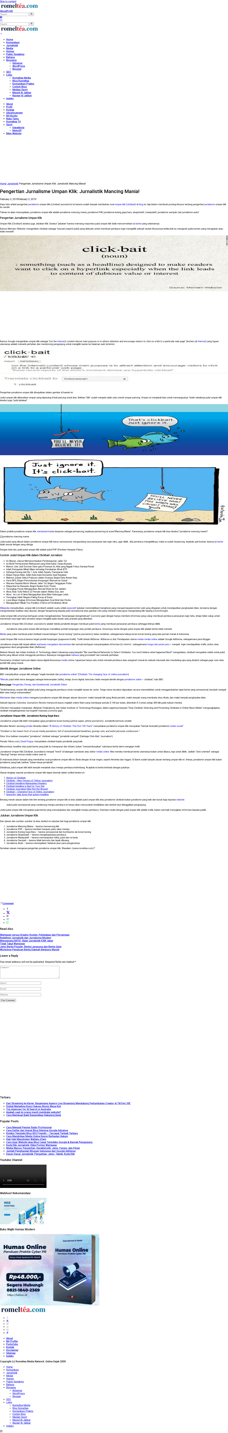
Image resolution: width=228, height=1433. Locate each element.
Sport (9, 124)
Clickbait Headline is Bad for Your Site (25, 786)
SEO (8, 72)
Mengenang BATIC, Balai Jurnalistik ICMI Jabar (26, 940)
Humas (10, 51)
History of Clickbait (16, 777)
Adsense (17, 63)
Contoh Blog (19, 86)
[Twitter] (7, 1320)
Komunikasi (13, 42)
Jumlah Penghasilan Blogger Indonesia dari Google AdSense (41, 1151)
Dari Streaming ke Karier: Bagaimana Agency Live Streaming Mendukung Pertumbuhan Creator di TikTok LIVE (68, 1103)
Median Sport (20, 89)
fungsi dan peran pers (158, 644)
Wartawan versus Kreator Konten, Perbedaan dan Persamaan (34, 934)
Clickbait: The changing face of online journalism (103, 674)
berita (138, 223)
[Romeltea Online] (19, 8)
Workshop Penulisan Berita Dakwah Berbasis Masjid (29, 949)
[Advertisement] (114, 159)
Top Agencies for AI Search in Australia (28, 1109)
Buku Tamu (12, 118)
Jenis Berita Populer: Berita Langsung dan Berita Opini (30, 946)
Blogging (11, 60)
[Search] (1, 20)
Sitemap (11, 1353)
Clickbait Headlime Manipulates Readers (26, 783)
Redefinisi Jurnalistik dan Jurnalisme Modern (25, 937)
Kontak (10, 109)
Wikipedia (4, 608)
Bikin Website (13, 133)
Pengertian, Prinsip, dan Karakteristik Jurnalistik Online (39, 684)
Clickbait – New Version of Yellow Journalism (29, 780)
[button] (31, 14)
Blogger (17, 69)
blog (141, 204)
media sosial (176, 726)
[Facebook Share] (7, 909)
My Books (12, 115)
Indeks (10, 98)
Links (9, 74)
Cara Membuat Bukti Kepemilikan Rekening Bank (33, 1115)
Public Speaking (15, 54)
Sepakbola (18, 127)
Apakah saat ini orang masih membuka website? (33, 1112)
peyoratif (71, 608)
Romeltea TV (13, 121)
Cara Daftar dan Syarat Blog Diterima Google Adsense (37, 1130)
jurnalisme (33, 204)
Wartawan (5, 697)
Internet (61, 341)
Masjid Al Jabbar (21, 92)
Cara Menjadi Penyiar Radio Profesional (29, 1127)
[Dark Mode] (1, 17)
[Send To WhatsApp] (7, 922)
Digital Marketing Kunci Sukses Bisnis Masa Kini (33, 1106)
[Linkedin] (7, 1326)
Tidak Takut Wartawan (12, 943)
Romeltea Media (21, 77)
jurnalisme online (68, 674)
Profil (10, 11)
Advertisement (14, 112)
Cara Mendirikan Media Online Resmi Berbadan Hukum (37, 1136)
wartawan (42, 531)
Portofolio (12, 1344)
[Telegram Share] (7, 919)
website (180, 799)
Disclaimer (12, 1350)
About (3, 11)
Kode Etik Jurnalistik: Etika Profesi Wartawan (31, 1145)
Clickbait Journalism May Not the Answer (27, 789)
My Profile (12, 1341)
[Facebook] (7, 1318)
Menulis (5, 679)
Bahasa (10, 57)
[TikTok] (7, 1332)
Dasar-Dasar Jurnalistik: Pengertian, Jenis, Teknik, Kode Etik (40, 1154)
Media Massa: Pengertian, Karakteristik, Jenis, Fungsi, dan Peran (43, 1148)
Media (9, 48)
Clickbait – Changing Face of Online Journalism (30, 791)
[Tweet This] (8, 913)
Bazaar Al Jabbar (22, 95)
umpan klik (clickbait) (125, 204)
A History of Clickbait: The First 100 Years (71, 726)
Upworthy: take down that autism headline (27, 794)
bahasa (75, 655)
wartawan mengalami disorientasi (54, 644)
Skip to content (8, 1)
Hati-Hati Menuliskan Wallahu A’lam (26, 1139)
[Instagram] (7, 1323)
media (51, 531)
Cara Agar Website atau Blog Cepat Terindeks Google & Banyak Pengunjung (49, 1142)
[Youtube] (7, 1329)
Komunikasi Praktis (23, 83)
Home (9, 39)
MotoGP (17, 130)
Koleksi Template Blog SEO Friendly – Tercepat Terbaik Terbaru (42, 1133)
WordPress (18, 66)
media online (150, 639)
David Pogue (27, 741)
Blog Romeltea (20, 80)
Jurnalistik (12, 45)
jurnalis (29, 726)
